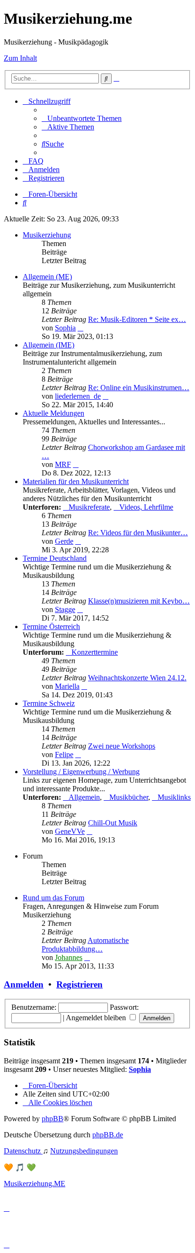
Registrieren (79, 984)
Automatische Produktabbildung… (85, 944)
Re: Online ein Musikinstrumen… (138, 388)
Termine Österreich (51, 626)
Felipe (64, 754)
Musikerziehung (47, 235)
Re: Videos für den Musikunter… (138, 533)
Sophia (65, 328)
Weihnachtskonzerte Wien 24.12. (137, 678)
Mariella (67, 686)
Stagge (65, 609)
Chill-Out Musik (112, 823)
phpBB (52, 1119)
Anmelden (24, 984)
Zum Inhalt (20, 58)
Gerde (64, 541)
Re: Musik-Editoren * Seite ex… (137, 319)
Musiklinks (174, 797)
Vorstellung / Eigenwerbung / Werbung (81, 772)
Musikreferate (89, 507)
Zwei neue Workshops (121, 746)
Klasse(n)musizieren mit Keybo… (139, 601)
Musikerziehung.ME (34, 1184)
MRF (63, 464)
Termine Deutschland (55, 558)
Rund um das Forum (53, 898)
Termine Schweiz (49, 703)
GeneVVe (70, 831)
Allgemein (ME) (47, 277)
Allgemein (84, 797)
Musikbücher (128, 797)
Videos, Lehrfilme (146, 507)
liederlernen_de (78, 396)
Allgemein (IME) (48, 345)
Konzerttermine (94, 652)
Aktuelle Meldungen (53, 413)
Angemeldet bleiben (97, 1018)
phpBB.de (107, 1135)
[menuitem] (82, 118)
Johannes (68, 957)
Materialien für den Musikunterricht (76, 481)
